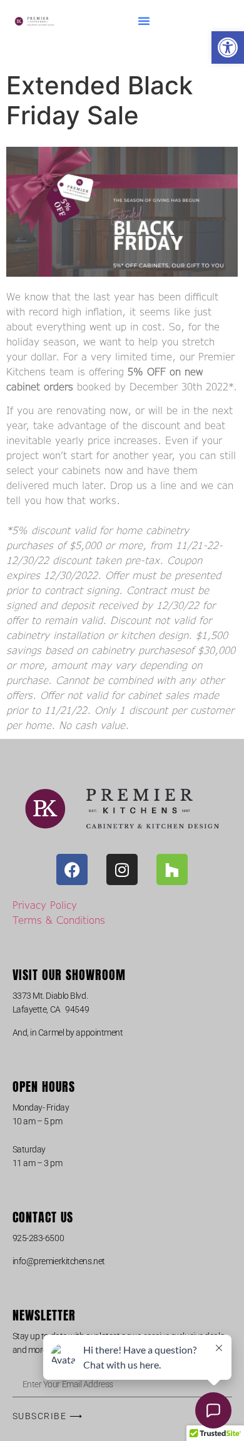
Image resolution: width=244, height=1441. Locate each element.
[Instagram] (122, 869)
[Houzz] (172, 869)
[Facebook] (72, 869)
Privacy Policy (45, 905)
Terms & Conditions (59, 920)
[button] (227, 47)
